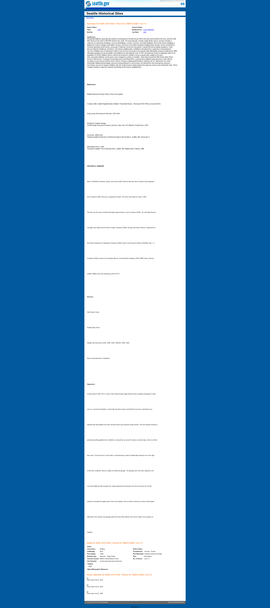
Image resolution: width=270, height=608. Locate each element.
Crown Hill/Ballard (148, 30)
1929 (144, 32)
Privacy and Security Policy (176, 602)
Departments (164, 1)
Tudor (99, 30)
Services (171, 1)
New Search (90, 18)
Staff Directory (180, 1)
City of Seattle (103, 602)
